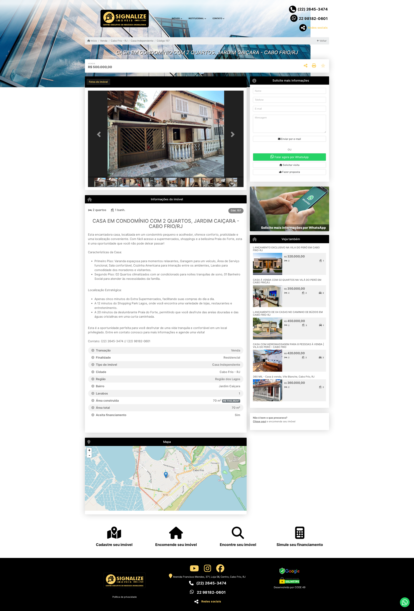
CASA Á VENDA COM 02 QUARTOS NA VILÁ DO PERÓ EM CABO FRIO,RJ (287, 281)
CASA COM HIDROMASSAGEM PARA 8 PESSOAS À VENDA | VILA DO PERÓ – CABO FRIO (288, 346)
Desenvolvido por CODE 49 (289, 587)
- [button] (89, 455)
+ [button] (89, 450)
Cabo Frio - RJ (119, 40)
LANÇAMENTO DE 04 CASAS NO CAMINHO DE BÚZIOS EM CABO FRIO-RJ (288, 313)
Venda (103, 40)
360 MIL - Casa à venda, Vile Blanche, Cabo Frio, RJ (283, 376)
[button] (99, 134)
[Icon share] (194, 568)
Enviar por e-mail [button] (290, 138)
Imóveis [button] (176, 18)
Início (93, 40)
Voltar (323, 40)
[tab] (98, 82)
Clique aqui (259, 421)
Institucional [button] (196, 18)
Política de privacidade (124, 596)
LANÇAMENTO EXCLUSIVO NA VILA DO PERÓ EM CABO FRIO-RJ (286, 249)
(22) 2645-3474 (313, 9)
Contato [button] (217, 18)
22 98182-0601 (313, 18)
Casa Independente (142, 40)
